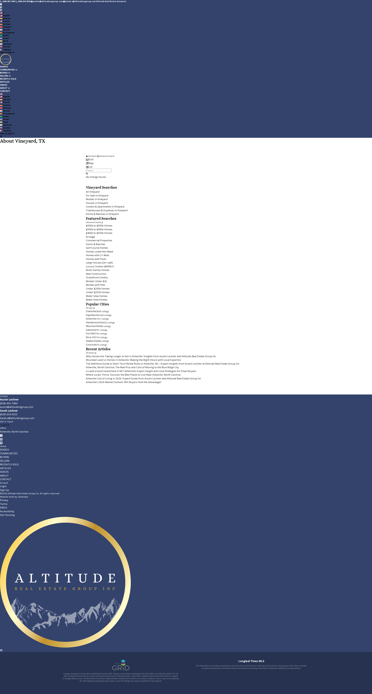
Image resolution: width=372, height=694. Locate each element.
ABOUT (3, 88)
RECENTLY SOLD (8, 78)
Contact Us (5, 425)
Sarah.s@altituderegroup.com (17, 418)
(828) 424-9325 (8, 414)
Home (3, 446)
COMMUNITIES (7, 69)
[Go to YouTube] (1, 10)
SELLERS (4, 75)
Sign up (3, 52)
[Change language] (2, 12)
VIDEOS (3, 84)
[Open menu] (1, 136)
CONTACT (5, 91)
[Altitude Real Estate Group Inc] (65, 646)
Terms (3, 504)
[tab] (186, 159)
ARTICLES (5, 81)
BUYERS (4, 72)
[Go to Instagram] (1, 7)
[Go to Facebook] (1, 4)
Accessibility (7, 511)
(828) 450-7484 (8, 403)
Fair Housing (7, 515)
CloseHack (23, 496)
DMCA (3, 507)
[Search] (87, 173)
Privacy (4, 500)
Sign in (11, 52)
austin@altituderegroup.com (16, 407)
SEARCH (4, 66)
